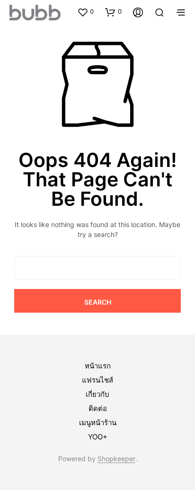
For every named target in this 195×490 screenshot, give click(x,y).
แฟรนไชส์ (97, 380)
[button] (85, 12)
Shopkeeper (116, 459)
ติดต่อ (98, 408)
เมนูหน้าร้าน (97, 422)
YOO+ (97, 436)
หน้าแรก (98, 365)
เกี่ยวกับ (97, 394)
